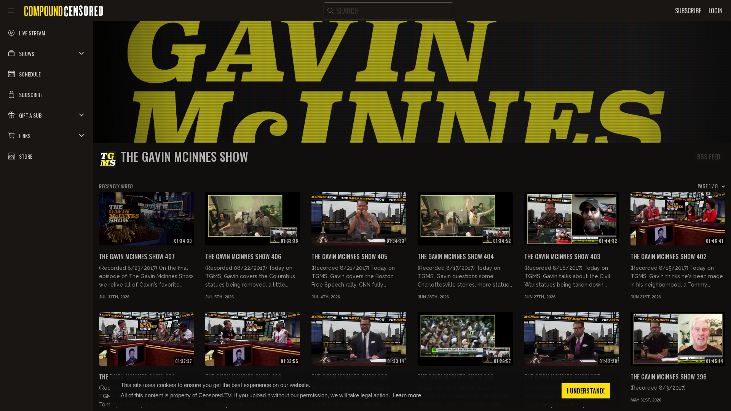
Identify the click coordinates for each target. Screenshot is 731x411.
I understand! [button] (586, 390)
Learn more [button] (407, 395)
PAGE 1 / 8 (707, 186)
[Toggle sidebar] (11, 11)
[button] (46, 53)
